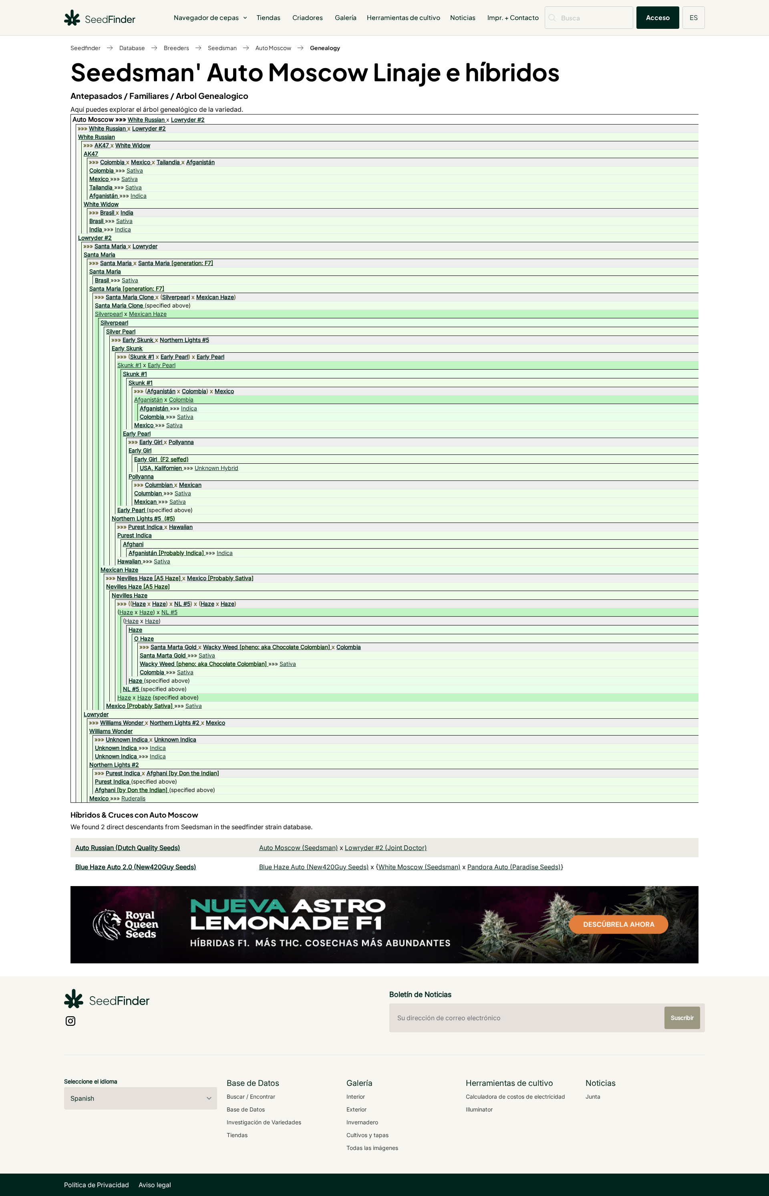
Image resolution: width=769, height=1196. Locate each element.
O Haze (144, 638)
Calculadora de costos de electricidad (515, 1096)
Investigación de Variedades (264, 1122)
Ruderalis (133, 798)
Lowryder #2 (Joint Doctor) (386, 848)
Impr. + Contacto (513, 17)
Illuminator (479, 1109)
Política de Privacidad (96, 1185)
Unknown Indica (127, 739)
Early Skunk (138, 339)
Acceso (658, 17)
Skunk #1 (142, 356)
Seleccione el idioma (90, 1081)
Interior (355, 1096)
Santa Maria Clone (130, 296)
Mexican (190, 484)
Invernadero (362, 1122)
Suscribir (682, 1017)
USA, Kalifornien (161, 467)
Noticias (462, 17)
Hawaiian (181, 526)
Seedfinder (85, 47)
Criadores (307, 17)
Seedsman (222, 47)
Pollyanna (181, 441)
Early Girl (150, 441)
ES (694, 17)
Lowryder (145, 246)
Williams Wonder (121, 722)
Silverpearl (176, 296)
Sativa (135, 170)
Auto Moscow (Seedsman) (298, 848)
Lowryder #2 (188, 119)
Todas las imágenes (372, 1147)
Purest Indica (145, 526)
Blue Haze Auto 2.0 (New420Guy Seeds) (135, 867)
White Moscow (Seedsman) (419, 867)
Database (132, 47)
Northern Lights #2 (174, 722)
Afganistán (200, 162)
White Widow (132, 145)
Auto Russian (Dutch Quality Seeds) (127, 848)
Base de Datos (246, 1109)
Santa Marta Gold (174, 646)
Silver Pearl (120, 331)
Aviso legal (155, 1185)
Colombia (112, 162)
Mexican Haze (215, 296)
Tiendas (268, 17)
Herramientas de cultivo (403, 17)
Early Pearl (174, 356)
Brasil (107, 212)
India (127, 212)
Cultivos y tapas (367, 1135)
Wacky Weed (220, 646)
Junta (593, 1096)
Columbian (159, 484)
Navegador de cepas (206, 17)
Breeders (176, 47)
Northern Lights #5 (184, 339)
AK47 (102, 145)
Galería (345, 17)
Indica (139, 195)
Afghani (133, 544)
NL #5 (182, 603)
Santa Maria (110, 246)
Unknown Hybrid (216, 467)
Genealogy (325, 47)
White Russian (146, 119)
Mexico (140, 162)
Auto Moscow (273, 47)
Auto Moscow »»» (100, 119)
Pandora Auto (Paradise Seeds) (514, 867)
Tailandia (168, 162)
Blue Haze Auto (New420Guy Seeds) (314, 867)
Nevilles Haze (135, 578)
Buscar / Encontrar (251, 1096)
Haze (139, 603)
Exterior (356, 1109)
